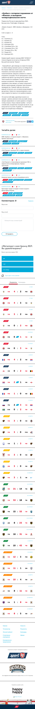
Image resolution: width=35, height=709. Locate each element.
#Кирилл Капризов (18, 179)
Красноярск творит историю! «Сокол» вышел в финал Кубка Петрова (15, 189)
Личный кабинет (7, 632)
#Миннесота (28, 179)
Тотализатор (6, 629)
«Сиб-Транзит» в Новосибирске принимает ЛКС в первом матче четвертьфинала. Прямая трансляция (16, 163)
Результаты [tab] (13, 282)
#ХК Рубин (19, 195)
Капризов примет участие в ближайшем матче (15, 177)
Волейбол (6, 416)
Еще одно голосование (12, 275)
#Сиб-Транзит (13, 152)
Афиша (22, 635)
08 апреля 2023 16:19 (6, 134)
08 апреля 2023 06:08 (6, 186)
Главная (5, 626)
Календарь (23, 632)
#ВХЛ (10, 193)
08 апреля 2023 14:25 (6, 148)
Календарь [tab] (21, 282)
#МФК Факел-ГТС (23, 113)
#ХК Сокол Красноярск (9, 195)
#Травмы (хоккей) (8, 182)
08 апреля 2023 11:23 (6, 160)
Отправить (9, 234)
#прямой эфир (7, 170)
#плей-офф (25, 115)
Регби (5, 484)
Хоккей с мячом (7, 552)
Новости (22, 626)
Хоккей (5, 179)
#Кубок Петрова (18, 193)
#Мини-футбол (16, 115)
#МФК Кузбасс (13, 113)
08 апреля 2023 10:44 (6, 175)
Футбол (5, 113)
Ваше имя (4, 204)
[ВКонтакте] (28, 122)
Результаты (23, 629)
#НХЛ (10, 179)
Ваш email (5, 212)
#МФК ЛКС (20, 152)
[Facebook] (30, 122)
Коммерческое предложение (7, 641)
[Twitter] (32, 122)
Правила (30, 201)
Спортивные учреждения (6, 636)
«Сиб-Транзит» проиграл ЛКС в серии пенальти (15, 150)
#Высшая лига (7, 115)
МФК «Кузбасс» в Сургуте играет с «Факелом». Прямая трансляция (15, 137)
